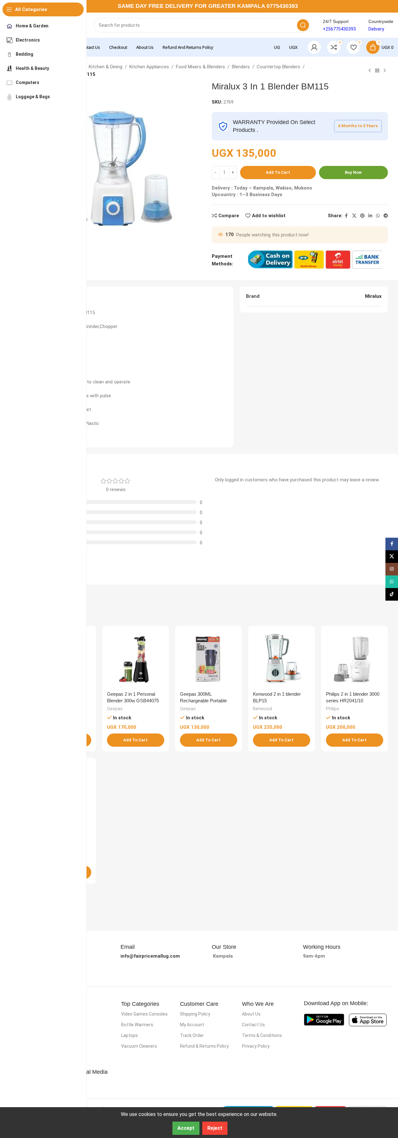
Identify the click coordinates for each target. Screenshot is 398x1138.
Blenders (241, 67)
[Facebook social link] (346, 216)
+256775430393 (339, 28)
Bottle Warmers (137, 1024)
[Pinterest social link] (362, 216)
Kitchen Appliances (149, 67)
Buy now (353, 172)
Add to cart (278, 172)
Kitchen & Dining (105, 67)
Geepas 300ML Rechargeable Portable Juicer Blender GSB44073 (206, 700)
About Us (251, 1013)
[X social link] (354, 216)
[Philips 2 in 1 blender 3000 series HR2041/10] (354, 659)
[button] (135, 740)
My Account (192, 1024)
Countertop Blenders (278, 67)
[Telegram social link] (386, 216)
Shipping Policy (195, 1013)
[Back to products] (377, 70)
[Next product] (385, 70)
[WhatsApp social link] (378, 216)
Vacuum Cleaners (139, 1046)
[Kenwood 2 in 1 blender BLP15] (281, 659)
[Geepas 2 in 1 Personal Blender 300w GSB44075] (135, 659)
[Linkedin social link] (370, 216)
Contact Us (253, 1024)
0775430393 (282, 6)
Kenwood (262, 708)
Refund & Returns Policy (204, 1046)
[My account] (314, 47)
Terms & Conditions (262, 1035)
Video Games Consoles (144, 1013)
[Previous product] (369, 70)
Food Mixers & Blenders (200, 67)
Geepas (115, 708)
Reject (214, 1128)
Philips (332, 708)
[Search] (303, 25)
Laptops (129, 1035)
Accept (185, 1128)
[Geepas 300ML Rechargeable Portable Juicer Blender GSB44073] (208, 659)
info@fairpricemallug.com (150, 956)
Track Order (192, 1035)
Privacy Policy (256, 1046)
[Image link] (324, 1019)
